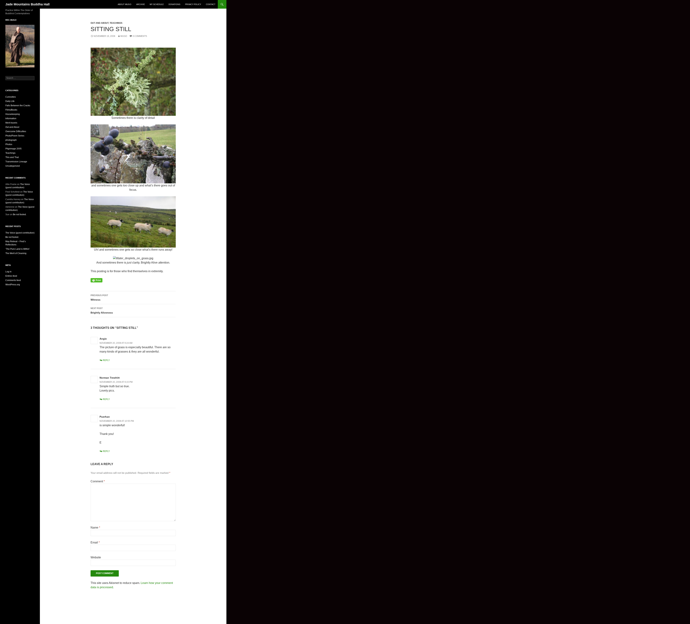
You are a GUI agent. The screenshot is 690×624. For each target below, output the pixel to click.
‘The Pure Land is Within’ (17, 249)
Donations (174, 4)
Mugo (123, 36)
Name (95, 527)
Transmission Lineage (16, 161)
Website (96, 557)
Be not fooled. (19, 214)
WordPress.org (12, 284)
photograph (11, 140)
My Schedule (157, 4)
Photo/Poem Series (14, 135)
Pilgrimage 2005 (13, 148)
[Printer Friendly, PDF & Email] (96, 280)
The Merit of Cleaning (15, 253)
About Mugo (124, 4)
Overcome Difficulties (15, 131)
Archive (140, 4)
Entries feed (11, 276)
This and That (12, 157)
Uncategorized (12, 166)
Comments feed (13, 280)
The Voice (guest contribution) (19, 233)
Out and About (100, 23)
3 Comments (140, 36)
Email (95, 542)
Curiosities (10, 97)
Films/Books (11, 110)
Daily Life (10, 101)
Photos (8, 144)
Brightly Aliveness (102, 310)
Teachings (116, 23)
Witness (99, 297)
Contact (210, 4)
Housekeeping (12, 114)
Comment (98, 481)
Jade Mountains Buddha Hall (27, 4)
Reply (106, 360)
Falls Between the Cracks (17, 105)
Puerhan (105, 416)
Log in (8, 271)
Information (10, 118)
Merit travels (11, 123)
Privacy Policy (193, 4)
